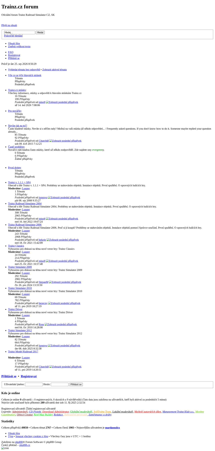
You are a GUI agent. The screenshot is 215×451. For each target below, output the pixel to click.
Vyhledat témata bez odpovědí (24, 69)
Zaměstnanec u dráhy (100, 414)
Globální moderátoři (81, 411)
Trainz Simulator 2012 (20, 330)
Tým (10, 436)
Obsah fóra (14, 43)
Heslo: (46, 384)
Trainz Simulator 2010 (20, 288)
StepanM (43, 282)
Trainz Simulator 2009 (20, 267)
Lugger (26, 188)
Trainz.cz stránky (17, 90)
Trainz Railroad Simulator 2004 (24, 203)
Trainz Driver (15, 309)
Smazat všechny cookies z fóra (31, 436)
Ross (41, 324)
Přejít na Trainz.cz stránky (15, 19)
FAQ (10, 52)
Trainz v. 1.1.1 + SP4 (19, 182)
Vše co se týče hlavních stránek (24, 75)
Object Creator (24, 414)
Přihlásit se (13, 58)
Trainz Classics (16, 245)
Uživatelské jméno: (14, 384)
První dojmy (14, 167)
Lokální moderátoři (122, 411)
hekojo (42, 239)
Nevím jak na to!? (17, 125)
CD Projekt (35, 411)
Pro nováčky (15, 110)
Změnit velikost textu (19, 46)
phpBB (19, 442)
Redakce (58, 414)
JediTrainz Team (102, 411)
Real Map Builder (43, 414)
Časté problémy (16, 146)
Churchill (44, 140)
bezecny (43, 303)
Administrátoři (20, 411)
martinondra (112, 427)
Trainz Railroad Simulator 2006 (24, 224)
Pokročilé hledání (13, 35)
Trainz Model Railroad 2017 (23, 351)
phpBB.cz (24, 445)
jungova (43, 197)
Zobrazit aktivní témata (54, 69)
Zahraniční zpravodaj (75, 414)
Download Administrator (55, 411)
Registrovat (14, 55)
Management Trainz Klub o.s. (178, 411)
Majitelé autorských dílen (147, 411)
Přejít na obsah (9, 25)
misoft (42, 102)
